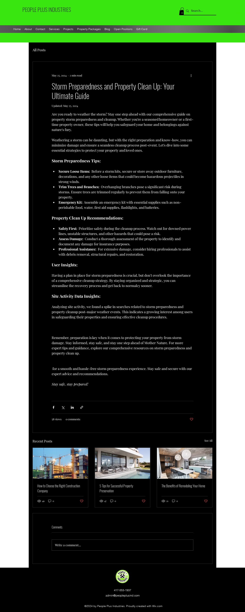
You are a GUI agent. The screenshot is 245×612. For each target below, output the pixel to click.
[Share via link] (81, 407)
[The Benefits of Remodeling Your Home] (184, 463)
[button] (182, 11)
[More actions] (191, 75)
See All (208, 440)
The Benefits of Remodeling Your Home (183, 485)
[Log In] (228, 13)
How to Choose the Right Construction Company (58, 488)
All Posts (39, 50)
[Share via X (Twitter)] (63, 407)
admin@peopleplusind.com (122, 595)
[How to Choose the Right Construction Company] (60, 463)
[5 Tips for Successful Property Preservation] (122, 463)
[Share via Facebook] (53, 407)
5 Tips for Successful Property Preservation (116, 488)
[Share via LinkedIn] (72, 407)
